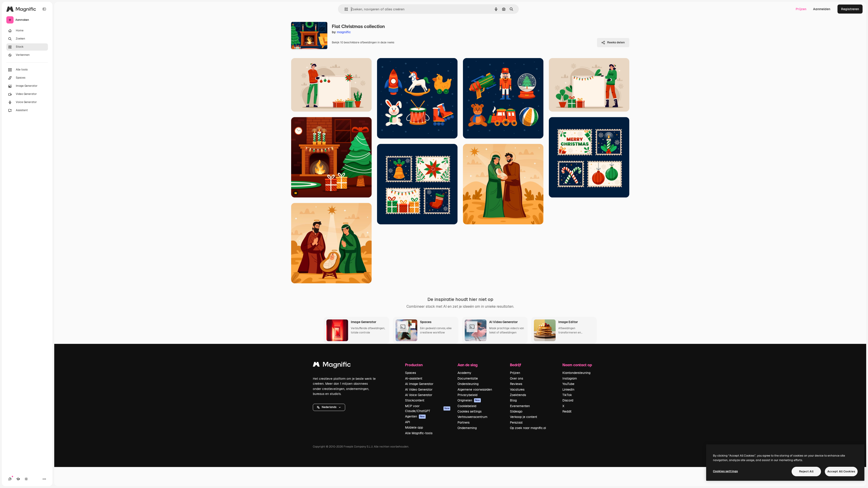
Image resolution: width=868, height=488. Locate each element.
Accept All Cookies (841, 471)
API (407, 422)
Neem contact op (577, 364)
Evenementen (520, 406)
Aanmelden (821, 9)
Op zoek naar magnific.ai (528, 428)
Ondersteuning (468, 384)
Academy (464, 373)
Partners (463, 422)
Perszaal (516, 422)
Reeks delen (616, 42)
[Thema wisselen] (26, 479)
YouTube (568, 384)
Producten (414, 364)
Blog (513, 400)
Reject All (806, 471)
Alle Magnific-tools (418, 433)
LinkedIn (568, 389)
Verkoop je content (523, 417)
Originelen (469, 400)
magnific (344, 32)
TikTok (567, 395)
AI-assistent (413, 378)
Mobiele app (414, 427)
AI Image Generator (419, 384)
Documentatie (468, 378)
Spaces (410, 373)
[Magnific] (332, 365)
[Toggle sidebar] (44, 9)
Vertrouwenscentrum (472, 417)
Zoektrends (518, 395)
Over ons (516, 378)
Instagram (569, 378)
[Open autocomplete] (344, 9)
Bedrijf (515, 364)
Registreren (850, 9)
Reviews (516, 384)
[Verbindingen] (10, 479)
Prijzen (801, 9)
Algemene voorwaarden (475, 389)
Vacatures (517, 389)
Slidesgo (516, 411)
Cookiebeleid (467, 406)
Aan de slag (468, 364)
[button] (329, 407)
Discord (567, 400)
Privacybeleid (467, 395)
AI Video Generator (418, 389)
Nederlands (329, 407)
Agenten (415, 416)
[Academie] (18, 479)
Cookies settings (469, 411)
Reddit (566, 411)
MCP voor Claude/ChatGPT (427, 408)
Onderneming (467, 428)
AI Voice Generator (418, 395)
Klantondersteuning (576, 373)
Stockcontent (414, 400)
